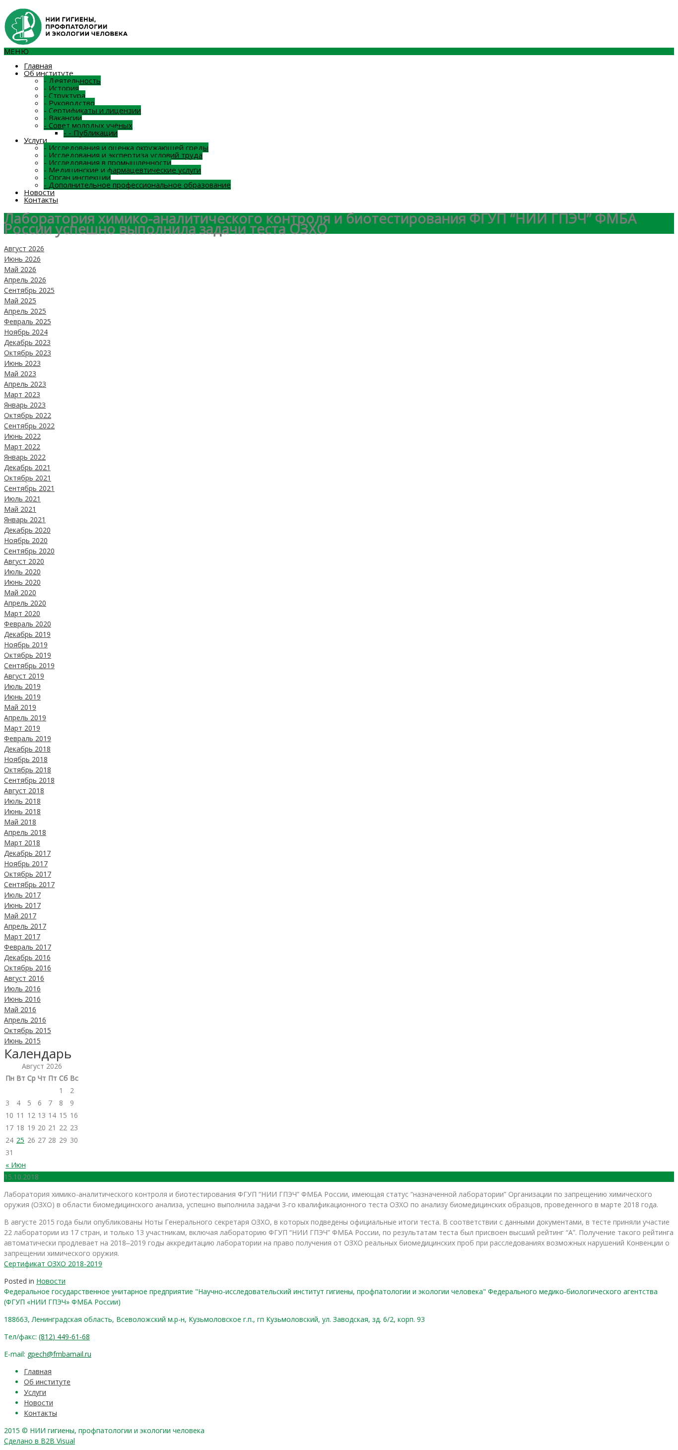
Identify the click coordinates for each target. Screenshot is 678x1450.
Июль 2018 (22, 801)
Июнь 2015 (22, 1040)
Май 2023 (20, 373)
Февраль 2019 (27, 738)
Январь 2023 (25, 405)
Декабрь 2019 (27, 634)
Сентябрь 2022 (29, 425)
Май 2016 (20, 1009)
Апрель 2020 (25, 603)
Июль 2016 (22, 988)
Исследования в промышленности (107, 162)
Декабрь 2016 (27, 957)
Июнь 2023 (22, 363)
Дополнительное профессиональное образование (137, 185)
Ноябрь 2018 (26, 759)
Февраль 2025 (27, 321)
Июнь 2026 (22, 259)
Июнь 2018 (22, 811)
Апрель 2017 (25, 926)
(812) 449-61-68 (64, 1336)
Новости (39, 192)
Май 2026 (20, 269)
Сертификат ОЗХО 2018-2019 (53, 1263)
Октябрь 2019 (27, 655)
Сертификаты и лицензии (92, 110)
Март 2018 (22, 842)
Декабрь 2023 (27, 342)
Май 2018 (20, 822)
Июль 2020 (22, 571)
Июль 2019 (22, 686)
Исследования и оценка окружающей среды (126, 147)
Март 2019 (22, 728)
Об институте (48, 73)
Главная (38, 65)
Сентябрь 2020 (29, 550)
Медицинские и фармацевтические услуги (122, 170)
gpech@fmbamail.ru (59, 1354)
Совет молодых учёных (88, 125)
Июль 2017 (22, 894)
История (61, 88)
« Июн (15, 1165)
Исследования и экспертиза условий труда (123, 155)
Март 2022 (22, 446)
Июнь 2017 (22, 905)
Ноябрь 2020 (26, 540)
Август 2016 (24, 978)
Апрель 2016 (25, 1020)
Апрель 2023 (25, 384)
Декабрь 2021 (27, 467)
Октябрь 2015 (27, 1030)
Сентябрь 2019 (29, 665)
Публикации (91, 133)
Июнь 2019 (22, 696)
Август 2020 (24, 561)
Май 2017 (20, 915)
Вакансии (63, 118)
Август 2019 (24, 676)
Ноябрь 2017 (26, 863)
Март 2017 (22, 936)
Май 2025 (20, 300)
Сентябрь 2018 (29, 780)
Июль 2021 (22, 498)
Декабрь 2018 (27, 749)
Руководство (69, 103)
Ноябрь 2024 (26, 332)
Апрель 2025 (25, 311)
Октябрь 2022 (27, 415)
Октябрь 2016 (27, 967)
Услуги (35, 140)
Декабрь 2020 (27, 530)
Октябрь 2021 (27, 478)
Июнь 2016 (22, 999)
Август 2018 (24, 790)
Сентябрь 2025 (29, 290)
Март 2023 (22, 394)
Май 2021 (20, 509)
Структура (64, 95)
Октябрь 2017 (27, 874)
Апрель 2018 (25, 832)
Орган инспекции (77, 177)
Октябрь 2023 (27, 352)
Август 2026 (24, 248)
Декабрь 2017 (27, 853)
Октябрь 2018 (27, 769)
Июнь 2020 (22, 582)
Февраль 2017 (27, 947)
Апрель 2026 (25, 279)
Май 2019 (20, 707)
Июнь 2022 (22, 436)
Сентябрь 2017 (29, 884)
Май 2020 (20, 592)
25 (20, 1140)
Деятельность (72, 80)
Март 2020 (22, 613)
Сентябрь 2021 (29, 488)
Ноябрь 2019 (26, 644)
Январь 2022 (25, 457)
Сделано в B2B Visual (39, 1441)
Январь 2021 (25, 519)
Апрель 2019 (25, 717)
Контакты (41, 200)
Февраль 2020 (27, 623)
